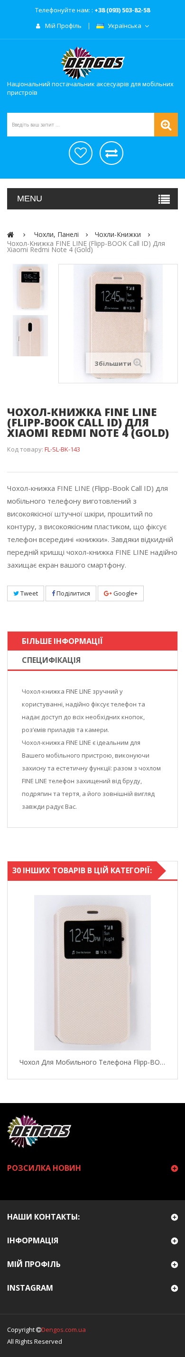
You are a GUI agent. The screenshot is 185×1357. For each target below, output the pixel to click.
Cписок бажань (80, 153)
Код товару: (25, 449)
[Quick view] (17, 973)
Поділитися (72, 593)
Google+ (125, 593)
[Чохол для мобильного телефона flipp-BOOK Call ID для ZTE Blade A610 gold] (92, 972)
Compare (168, 973)
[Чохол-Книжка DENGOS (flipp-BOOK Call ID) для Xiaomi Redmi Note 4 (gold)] (30, 287)
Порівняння (111, 153)
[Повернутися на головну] (10, 234)
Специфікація (51, 660)
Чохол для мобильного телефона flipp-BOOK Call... (92, 1062)
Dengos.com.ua (63, 1329)
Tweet (28, 593)
